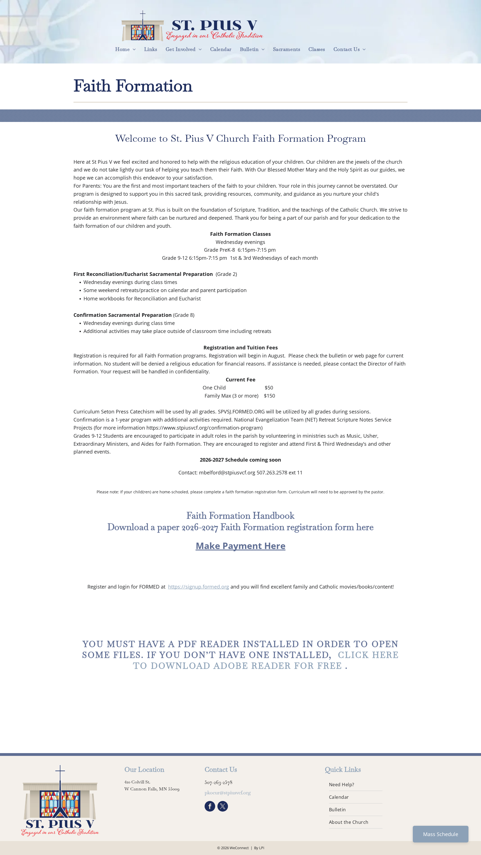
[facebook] (210, 807)
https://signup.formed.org (198, 586)
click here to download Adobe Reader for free (266, 660)
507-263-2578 (218, 782)
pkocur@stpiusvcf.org (228, 792)
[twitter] (222, 807)
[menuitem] (125, 49)
